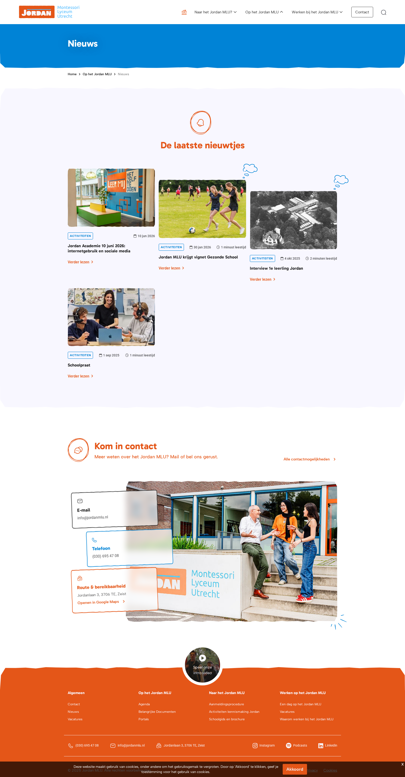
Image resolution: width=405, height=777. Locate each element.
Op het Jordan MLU (262, 12)
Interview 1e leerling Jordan (276, 268)
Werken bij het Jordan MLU (315, 12)
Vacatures (75, 719)
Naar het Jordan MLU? (213, 12)
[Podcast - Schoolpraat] (111, 316)
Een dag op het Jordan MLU (300, 704)
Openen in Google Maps (98, 602)
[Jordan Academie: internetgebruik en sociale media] (111, 197)
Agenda (144, 704)
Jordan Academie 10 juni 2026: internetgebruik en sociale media (99, 248)
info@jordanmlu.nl (92, 517)
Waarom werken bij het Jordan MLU (307, 719)
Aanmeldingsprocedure (226, 704)
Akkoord (294, 769)
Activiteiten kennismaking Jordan (234, 712)
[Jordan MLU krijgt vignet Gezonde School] (202, 208)
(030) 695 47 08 (105, 556)
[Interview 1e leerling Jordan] (293, 219)
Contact (362, 12)
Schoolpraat (79, 365)
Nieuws (123, 74)
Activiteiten (80, 236)
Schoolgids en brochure (227, 719)
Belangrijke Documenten (157, 712)
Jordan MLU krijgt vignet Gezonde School (198, 257)
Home (72, 74)
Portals (144, 719)
